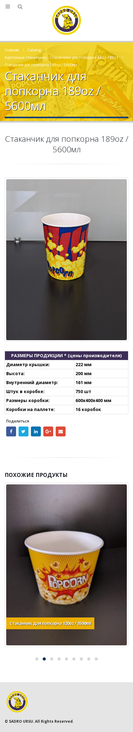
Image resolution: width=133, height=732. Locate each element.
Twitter (23, 431)
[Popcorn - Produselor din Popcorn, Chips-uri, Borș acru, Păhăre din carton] (66, 20)
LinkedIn (36, 431)
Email (61, 431)
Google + (48, 431)
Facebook (11, 431)
